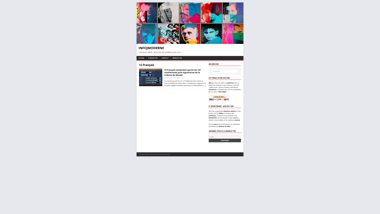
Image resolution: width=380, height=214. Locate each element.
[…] (205, 85)
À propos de (153, 58)
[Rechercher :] (224, 71)
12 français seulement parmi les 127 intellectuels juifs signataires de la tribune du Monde (182, 72)
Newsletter (177, 58)
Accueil (141, 58)
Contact (165, 58)
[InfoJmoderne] (190, 43)
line (180, 78)
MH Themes (166, 154)
